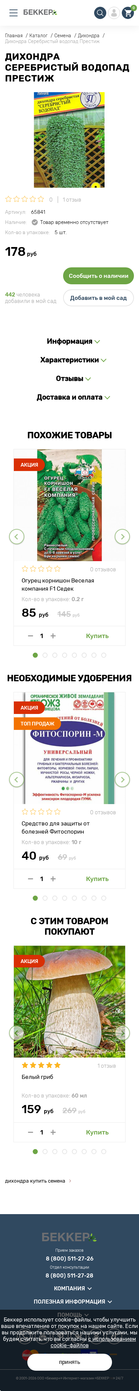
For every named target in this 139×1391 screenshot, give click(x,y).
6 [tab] (84, 655)
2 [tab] (45, 655)
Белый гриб (37, 1076)
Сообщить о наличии (99, 275)
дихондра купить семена (35, 1181)
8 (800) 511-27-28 (69, 1276)
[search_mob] (100, 13)
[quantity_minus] (30, 635)
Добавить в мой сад (98, 297)
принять (69, 1362)
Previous (16, 536)
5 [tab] (74, 655)
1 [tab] (35, 655)
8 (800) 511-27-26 (69, 1259)
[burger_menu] (13, 12)
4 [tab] (64, 655)
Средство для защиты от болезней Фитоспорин (56, 827)
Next (122, 536)
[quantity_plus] (53, 635)
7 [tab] (93, 655)
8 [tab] (103, 655)
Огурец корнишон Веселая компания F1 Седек (58, 584)
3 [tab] (54, 655)
